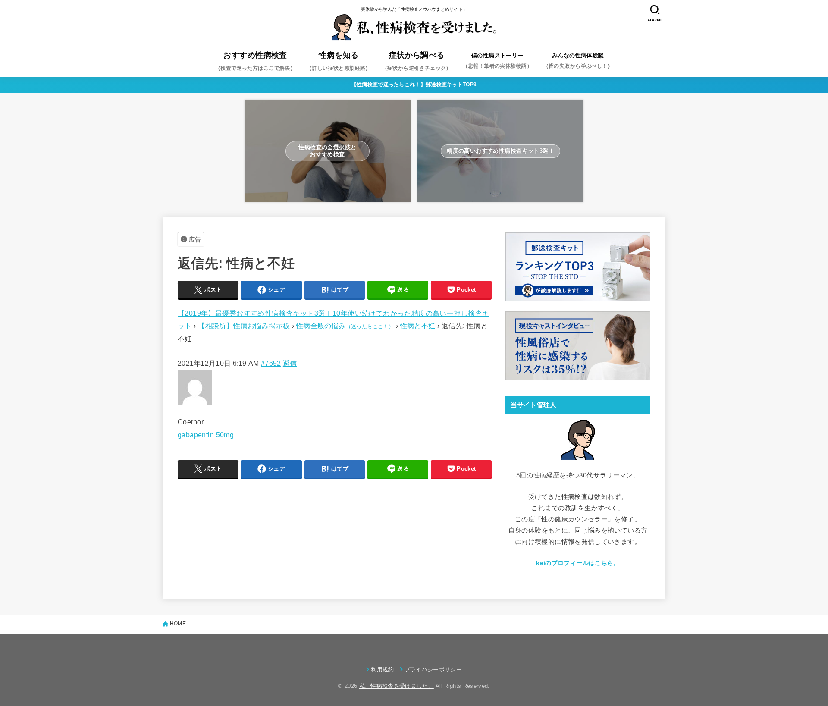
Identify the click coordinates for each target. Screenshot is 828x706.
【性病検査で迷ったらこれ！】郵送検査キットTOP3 (414, 85)
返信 (290, 363)
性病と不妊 (418, 325)
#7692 (271, 363)
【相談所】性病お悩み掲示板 (244, 325)
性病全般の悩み (345, 325)
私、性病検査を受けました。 (396, 686)
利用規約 (382, 669)
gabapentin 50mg (206, 435)
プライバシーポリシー (433, 669)
